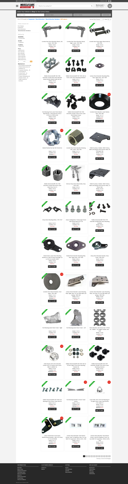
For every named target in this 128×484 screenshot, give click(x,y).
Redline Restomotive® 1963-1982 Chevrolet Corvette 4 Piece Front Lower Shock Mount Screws (75, 113)
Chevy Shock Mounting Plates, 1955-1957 (52, 220)
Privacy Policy (20, 478)
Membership (92, 473)
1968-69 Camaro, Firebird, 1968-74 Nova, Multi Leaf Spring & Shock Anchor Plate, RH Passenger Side (99, 149)
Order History (92, 469)
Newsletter (91, 472)
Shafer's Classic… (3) (23, 77)
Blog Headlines (68, 472)
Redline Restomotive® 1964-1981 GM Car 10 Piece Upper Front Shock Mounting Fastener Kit (76, 365)
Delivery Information (21, 476)
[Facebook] (108, 1)
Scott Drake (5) (22, 71)
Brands (66, 467)
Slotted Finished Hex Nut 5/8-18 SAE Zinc (52, 148)
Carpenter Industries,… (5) (24, 70)
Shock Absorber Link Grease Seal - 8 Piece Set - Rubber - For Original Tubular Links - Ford (100, 329)
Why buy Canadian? (21, 473)
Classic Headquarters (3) (24, 76)
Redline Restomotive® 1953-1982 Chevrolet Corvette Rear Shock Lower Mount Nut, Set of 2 (52, 185)
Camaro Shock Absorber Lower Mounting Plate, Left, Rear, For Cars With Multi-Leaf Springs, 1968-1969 (100, 293)
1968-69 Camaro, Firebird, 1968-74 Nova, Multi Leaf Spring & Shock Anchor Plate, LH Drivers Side (99, 185)
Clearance (21, 42)
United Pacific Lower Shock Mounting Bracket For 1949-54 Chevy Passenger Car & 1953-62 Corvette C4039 (52, 257)
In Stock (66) (22, 38)
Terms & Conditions (21, 479)
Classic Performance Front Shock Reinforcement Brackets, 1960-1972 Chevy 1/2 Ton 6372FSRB (52, 437)
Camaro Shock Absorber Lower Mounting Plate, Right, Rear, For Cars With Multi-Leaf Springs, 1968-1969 (76, 293)
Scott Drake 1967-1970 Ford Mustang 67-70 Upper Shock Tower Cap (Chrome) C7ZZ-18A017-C (100, 401)
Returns (43, 469)
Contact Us (26, 1)
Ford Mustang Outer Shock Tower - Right (52, 327)
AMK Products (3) (23, 79)
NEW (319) (21, 46)
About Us (19, 475)
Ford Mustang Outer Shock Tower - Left (76, 327)
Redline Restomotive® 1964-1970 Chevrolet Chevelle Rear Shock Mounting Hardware (99, 221)
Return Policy (20, 469)
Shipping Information (21, 470)
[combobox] (31, 15)
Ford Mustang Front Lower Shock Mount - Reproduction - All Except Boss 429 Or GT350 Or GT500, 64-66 (52, 113)
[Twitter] (110, 1)
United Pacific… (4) (23, 73)
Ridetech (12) (22, 68)
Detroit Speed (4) (23, 74)
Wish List (91, 470)
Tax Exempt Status (21, 472)
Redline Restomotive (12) (24, 67)
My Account (92, 467)
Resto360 (19, 467)
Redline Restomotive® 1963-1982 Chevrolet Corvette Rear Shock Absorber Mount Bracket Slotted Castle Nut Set (52, 77)
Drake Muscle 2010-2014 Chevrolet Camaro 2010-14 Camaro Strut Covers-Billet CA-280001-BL (52, 365)
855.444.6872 (20, 1)
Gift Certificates (68, 469)
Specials (67, 470)
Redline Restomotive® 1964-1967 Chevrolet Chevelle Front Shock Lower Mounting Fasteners (100, 365)
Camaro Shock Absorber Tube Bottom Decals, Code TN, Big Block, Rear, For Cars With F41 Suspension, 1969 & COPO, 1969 (76, 437)
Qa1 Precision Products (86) (25, 65)
